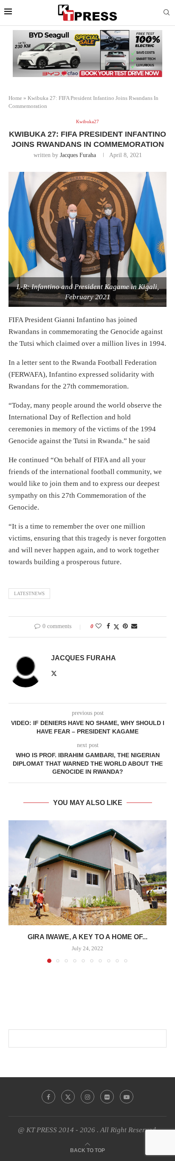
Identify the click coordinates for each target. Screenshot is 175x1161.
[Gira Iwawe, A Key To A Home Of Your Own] (87, 872)
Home (15, 98)
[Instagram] (87, 1096)
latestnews (29, 593)
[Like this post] (99, 626)
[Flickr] (107, 1096)
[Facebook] (48, 1096)
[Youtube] (126, 1096)
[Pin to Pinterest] (125, 626)
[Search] (166, 12)
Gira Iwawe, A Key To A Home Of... (87, 936)
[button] (15, 891)
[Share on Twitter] (116, 627)
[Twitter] (68, 1096)
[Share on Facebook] (108, 626)
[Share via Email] (134, 626)
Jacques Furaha (78, 155)
